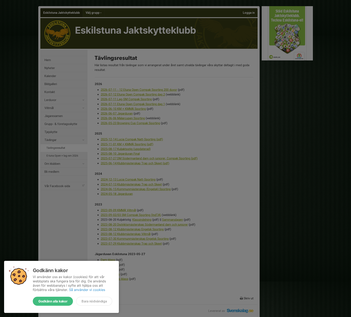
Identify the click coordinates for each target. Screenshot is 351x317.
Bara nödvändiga (94, 301)
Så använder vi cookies (87, 290)
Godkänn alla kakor (52, 301)
